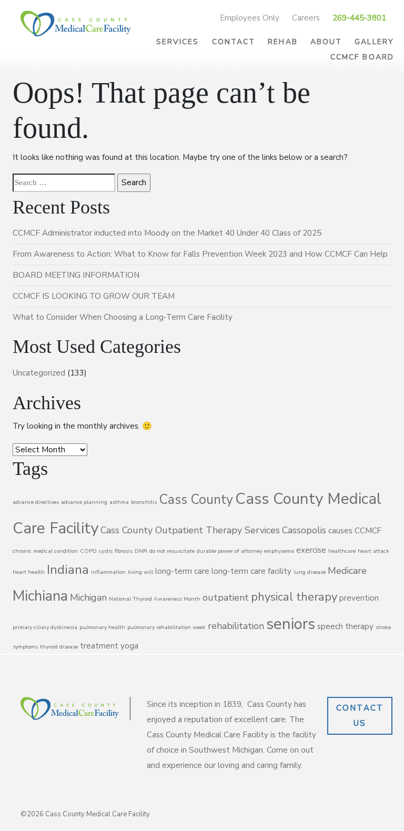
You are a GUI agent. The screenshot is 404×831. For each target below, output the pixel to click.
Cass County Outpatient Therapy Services (190, 530)
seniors (290, 623)
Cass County (196, 500)
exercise (311, 550)
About (326, 42)
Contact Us (360, 715)
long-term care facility (251, 571)
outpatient (226, 597)
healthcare (342, 551)
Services (177, 42)
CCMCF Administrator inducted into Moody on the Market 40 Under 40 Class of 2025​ (167, 233)
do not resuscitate (172, 551)
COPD (88, 551)
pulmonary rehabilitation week (166, 627)
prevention (359, 598)
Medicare (347, 570)
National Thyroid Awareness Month (154, 599)
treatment (99, 646)
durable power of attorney (229, 551)
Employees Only (249, 18)
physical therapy (294, 597)
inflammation (108, 572)
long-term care (182, 571)
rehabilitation (236, 626)
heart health (29, 572)
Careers (306, 18)
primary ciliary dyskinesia (45, 627)
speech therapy (345, 626)
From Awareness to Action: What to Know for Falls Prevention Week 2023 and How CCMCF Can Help (200, 254)
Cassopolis (304, 530)
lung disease (310, 572)
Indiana (68, 569)
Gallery (374, 42)
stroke (383, 627)
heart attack (373, 551)
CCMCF (368, 530)
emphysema (279, 551)
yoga (129, 646)
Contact (234, 42)
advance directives (36, 502)
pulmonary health (102, 627)
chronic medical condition (45, 551)
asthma (119, 502)
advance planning (84, 502)
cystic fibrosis (116, 551)
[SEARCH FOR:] (64, 183)
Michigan (88, 597)
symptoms (25, 647)
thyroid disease (59, 647)
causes (340, 530)
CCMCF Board (362, 57)
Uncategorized (39, 373)
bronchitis (144, 502)
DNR (141, 551)
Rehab (283, 42)
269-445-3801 (359, 18)
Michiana (40, 596)
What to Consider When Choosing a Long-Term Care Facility (123, 317)
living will (140, 572)
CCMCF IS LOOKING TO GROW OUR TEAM (94, 296)
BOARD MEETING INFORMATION (76, 275)
